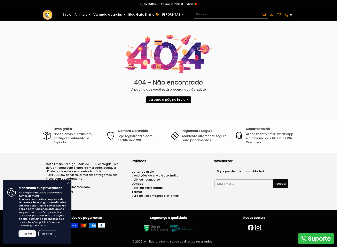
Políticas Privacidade (147, 188)
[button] (271, 14)
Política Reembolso (146, 180)
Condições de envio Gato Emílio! (155, 175)
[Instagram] (258, 227)
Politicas (40, 225)
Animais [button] (81, 14)
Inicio (67, 14)
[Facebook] (250, 227)
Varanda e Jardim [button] (108, 14)
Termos (137, 192)
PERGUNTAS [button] (171, 14)
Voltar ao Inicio (143, 172)
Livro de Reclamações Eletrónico (155, 196)
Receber (280, 184)
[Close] (68, 183)
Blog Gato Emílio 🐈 (143, 14)
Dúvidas (137, 184)
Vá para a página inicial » (169, 99)
